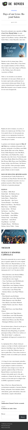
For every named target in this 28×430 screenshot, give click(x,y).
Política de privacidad (5, 427)
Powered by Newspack (5, 425)
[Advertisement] (14, 107)
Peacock (14, 10)
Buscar (3, 414)
